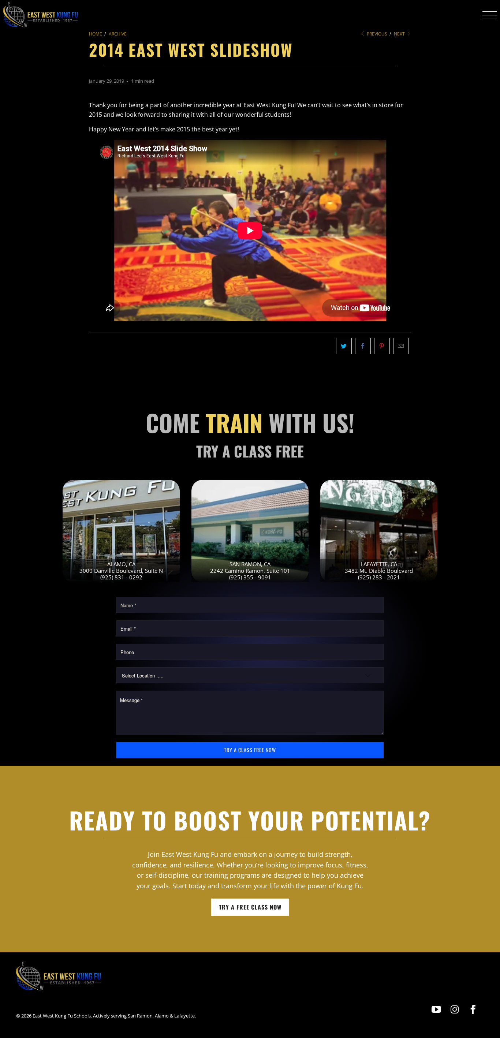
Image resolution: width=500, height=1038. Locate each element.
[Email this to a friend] (401, 346)
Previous (376, 34)
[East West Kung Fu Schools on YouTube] (436, 1009)
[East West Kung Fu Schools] (40, 15)
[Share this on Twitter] (344, 346)
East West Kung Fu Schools (62, 1015)
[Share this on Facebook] (363, 346)
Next (400, 34)
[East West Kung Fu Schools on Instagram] (454, 1009)
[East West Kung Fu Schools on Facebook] (473, 1009)
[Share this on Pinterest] (382, 346)
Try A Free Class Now (250, 907)
